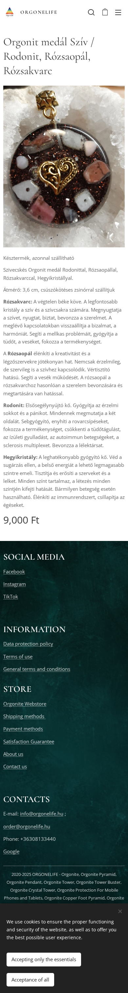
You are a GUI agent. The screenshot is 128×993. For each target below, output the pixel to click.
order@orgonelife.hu (26, 826)
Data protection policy (28, 643)
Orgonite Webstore (24, 703)
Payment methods (23, 729)
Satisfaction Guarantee (28, 741)
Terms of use (17, 656)
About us (13, 754)
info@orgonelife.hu (41, 813)
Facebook (14, 571)
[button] (91, 12)
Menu (118, 12)
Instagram (14, 584)
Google (11, 851)
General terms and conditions (36, 669)
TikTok (10, 596)
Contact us (15, 766)
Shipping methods (24, 716)
